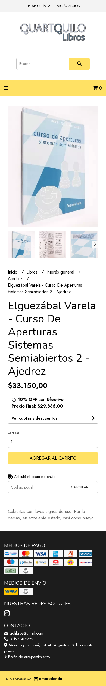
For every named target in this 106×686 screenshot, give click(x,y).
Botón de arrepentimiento (28, 657)
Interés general (61, 272)
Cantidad (14, 432)
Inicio (13, 272)
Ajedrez (16, 278)
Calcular (79, 487)
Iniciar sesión (68, 5)
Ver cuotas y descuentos (34, 418)
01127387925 (20, 639)
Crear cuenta (38, 5)
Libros (32, 272)
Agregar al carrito (53, 458)
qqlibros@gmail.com (25, 633)
